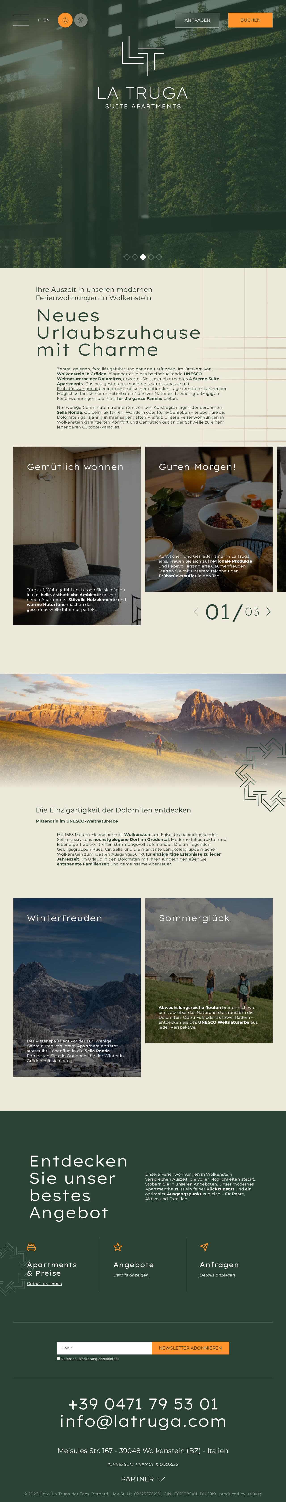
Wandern (135, 412)
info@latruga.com (143, 1421)
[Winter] (81, 20)
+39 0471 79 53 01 (143, 1403)
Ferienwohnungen (199, 417)
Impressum (120, 1464)
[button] (196, 611)
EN (47, 20)
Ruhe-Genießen (173, 412)
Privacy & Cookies (157, 1464)
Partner (137, 1479)
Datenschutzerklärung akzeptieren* (90, 1359)
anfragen (197, 20)
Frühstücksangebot (77, 388)
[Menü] (21, 20)
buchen (250, 20)
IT (39, 20)
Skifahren (114, 412)
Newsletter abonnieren (190, 1348)
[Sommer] (65, 20)
